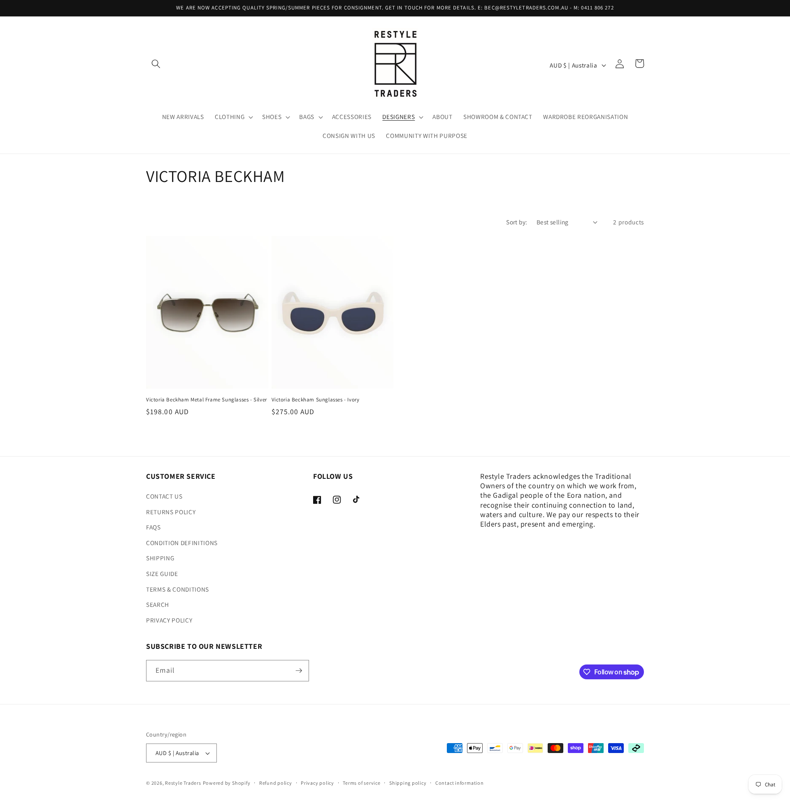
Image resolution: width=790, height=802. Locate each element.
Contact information (459, 783)
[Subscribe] (299, 670)
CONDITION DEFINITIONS (182, 543)
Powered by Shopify (227, 783)
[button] (156, 63)
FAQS (153, 527)
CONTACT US (164, 496)
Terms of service (361, 783)
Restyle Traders (183, 783)
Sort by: (516, 222)
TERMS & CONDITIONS (177, 589)
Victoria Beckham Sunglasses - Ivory (316, 399)
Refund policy (275, 783)
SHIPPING (160, 558)
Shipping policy (408, 783)
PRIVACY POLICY (169, 620)
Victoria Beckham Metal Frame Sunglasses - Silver (206, 399)
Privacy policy (317, 783)
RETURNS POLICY (170, 512)
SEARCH (157, 604)
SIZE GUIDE (162, 573)
